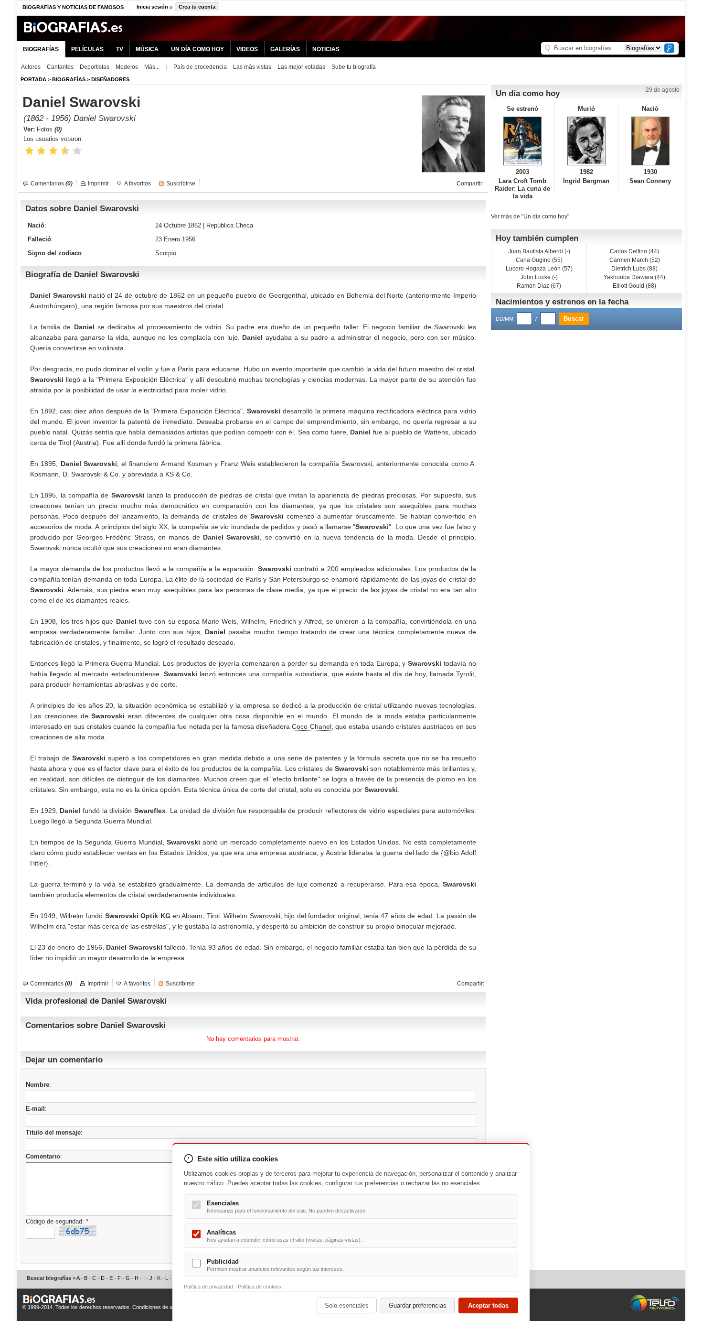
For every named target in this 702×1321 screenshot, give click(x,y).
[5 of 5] (77, 151)
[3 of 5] (53, 151)
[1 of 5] (29, 151)
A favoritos (137, 183)
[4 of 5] (65, 151)
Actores (31, 67)
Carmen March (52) (634, 260)
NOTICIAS (326, 49)
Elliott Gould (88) (634, 285)
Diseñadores (110, 79)
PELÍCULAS (87, 49)
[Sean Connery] (650, 141)
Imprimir (98, 183)
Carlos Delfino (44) (634, 251)
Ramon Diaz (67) (539, 285)
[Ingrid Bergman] (587, 141)
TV (119, 49)
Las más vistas (252, 67)
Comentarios (52, 183)
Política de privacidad (208, 1286)
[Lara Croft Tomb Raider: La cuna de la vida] (523, 141)
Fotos (49, 129)
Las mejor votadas (301, 67)
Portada (33, 79)
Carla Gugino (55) (539, 260)
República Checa (229, 225)
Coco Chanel (311, 726)
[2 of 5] (41, 151)
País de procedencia (200, 67)
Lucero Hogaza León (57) (539, 268)
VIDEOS (247, 49)
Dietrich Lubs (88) (634, 268)
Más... (152, 67)
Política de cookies (259, 1286)
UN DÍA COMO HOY (197, 49)
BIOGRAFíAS (68, 79)
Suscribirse (180, 183)
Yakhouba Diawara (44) (634, 277)
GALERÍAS (285, 49)
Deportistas (94, 67)
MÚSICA (147, 49)
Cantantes (60, 67)
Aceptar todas (488, 1305)
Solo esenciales (347, 1305)
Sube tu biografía (353, 67)
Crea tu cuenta (197, 7)
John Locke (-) (539, 277)
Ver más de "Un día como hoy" (530, 216)
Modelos (127, 67)
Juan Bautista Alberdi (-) (539, 251)
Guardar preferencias (418, 1305)
